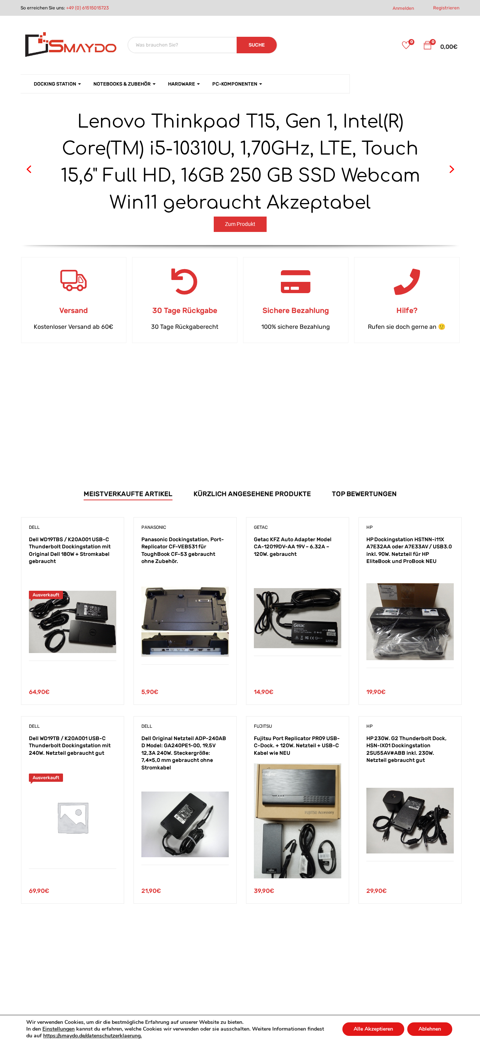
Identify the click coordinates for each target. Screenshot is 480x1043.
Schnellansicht (72, 642)
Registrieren (446, 8)
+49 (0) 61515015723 (87, 8)
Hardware (182, 84)
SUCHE (257, 45)
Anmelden (403, 8)
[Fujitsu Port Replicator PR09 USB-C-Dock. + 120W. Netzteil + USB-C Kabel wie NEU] (297, 768)
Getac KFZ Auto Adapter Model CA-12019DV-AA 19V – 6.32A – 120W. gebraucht (293, 546)
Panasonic (153, 527)
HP (369, 527)
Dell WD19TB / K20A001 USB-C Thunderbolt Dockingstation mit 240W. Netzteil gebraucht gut (70, 745)
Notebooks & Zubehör (122, 84)
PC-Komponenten (235, 84)
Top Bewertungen (364, 494)
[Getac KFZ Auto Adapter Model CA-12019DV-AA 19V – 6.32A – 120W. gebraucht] (297, 593)
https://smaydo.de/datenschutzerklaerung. (92, 1035)
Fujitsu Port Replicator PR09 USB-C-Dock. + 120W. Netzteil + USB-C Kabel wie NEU (297, 745)
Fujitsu (263, 726)
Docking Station (55, 84)
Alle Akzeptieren (373, 1028)
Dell (34, 527)
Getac (261, 527)
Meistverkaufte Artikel (128, 494)
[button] (427, 46)
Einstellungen (58, 1029)
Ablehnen (429, 1028)
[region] (240, 169)
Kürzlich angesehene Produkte (252, 494)
